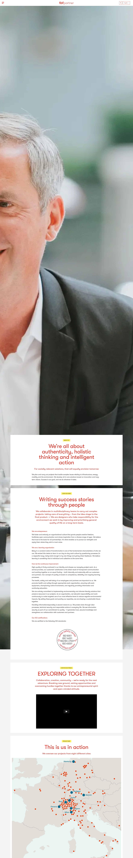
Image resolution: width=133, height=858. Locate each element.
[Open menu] (3, 3)
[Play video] (66, 711)
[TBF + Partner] (66, 3)
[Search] (120, 3)
